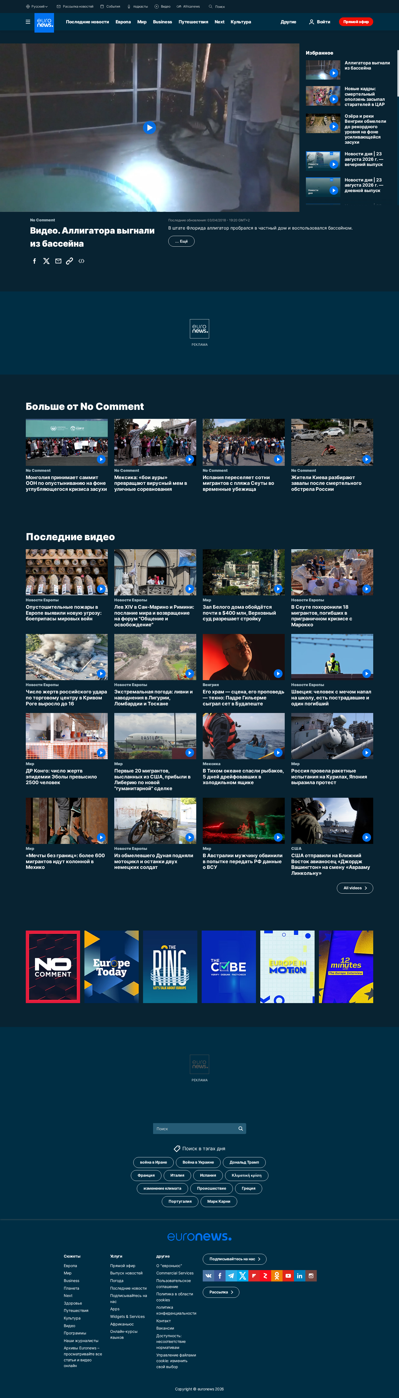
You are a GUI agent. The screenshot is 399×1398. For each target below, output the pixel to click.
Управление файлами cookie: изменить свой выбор (176, 1360)
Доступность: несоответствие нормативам (171, 1341)
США (296, 848)
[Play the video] (149, 127)
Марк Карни (218, 1201)
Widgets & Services (127, 1316)
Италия (177, 1175)
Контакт (163, 1320)
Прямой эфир (356, 21)
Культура (241, 21)
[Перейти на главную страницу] (44, 23)
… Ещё (181, 241)
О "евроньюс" (169, 1265)
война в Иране (153, 1162)
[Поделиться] (58, 261)
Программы (75, 1333)
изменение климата (162, 1188)
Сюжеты (72, 1256)
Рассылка (219, 1292)
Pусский (37, 6)
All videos (353, 888)
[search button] (210, 6)
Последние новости (87, 21)
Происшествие (211, 1188)
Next (219, 21)
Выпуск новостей (126, 1273)
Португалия (180, 1201)
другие (162, 1256)
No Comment (38, 470)
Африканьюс (122, 1323)
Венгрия (211, 685)
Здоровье (73, 1303)
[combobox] (238, 6)
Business (162, 21)
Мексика (211, 763)
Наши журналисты (81, 1340)
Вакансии (165, 1328)
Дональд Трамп (244, 1162)
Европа (123, 21)
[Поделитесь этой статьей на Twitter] (46, 261)
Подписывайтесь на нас (232, 1258)
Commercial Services (175, 1273)
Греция (248, 1188)
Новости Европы (42, 600)
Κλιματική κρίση (247, 1175)
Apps (114, 1308)
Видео (69, 1325)
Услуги (116, 1256)
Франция (146, 1175)
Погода (116, 1280)
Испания (208, 1175)
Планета (71, 1288)
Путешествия (193, 21)
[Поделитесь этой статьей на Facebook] (34, 261)
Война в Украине (198, 1162)
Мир (142, 21)
